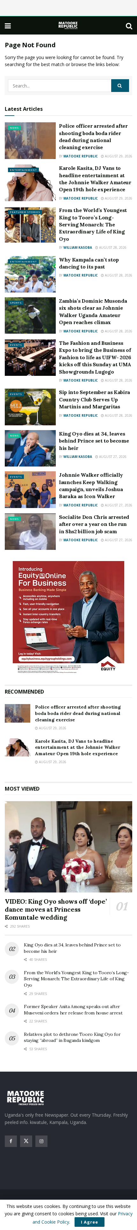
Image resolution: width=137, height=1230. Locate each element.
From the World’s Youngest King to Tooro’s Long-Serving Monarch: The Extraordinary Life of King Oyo (93, 224)
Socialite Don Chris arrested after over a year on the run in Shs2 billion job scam (94, 524)
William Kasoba (77, 247)
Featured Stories (25, 212)
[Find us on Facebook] (11, 1141)
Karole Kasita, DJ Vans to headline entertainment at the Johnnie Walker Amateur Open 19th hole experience (77, 747)
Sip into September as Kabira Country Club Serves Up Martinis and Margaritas (94, 399)
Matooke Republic (80, 156)
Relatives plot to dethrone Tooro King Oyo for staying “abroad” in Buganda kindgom (72, 1037)
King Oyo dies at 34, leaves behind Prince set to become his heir (94, 440)
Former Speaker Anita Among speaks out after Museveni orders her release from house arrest (73, 1010)
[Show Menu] (8, 25)
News (14, 127)
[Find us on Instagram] (41, 1141)
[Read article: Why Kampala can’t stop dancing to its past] (30, 274)
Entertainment (23, 169)
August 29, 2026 (118, 156)
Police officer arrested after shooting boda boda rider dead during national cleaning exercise (78, 713)
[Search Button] (129, 25)
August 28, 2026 (112, 247)
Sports (16, 302)
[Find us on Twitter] (26, 1141)
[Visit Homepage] (68, 25)
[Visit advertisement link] (68, 618)
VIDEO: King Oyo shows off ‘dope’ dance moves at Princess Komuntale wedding (55, 909)
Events (16, 344)
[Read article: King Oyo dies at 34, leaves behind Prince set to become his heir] (30, 448)
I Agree (89, 1222)
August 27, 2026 (112, 456)
